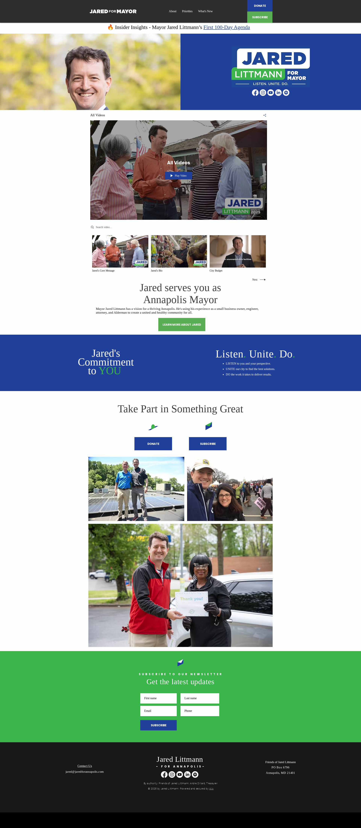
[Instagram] (263, 92)
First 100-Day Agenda (226, 27)
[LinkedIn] (278, 92)
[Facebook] (255, 92)
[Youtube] (270, 92)
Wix (211, 788)
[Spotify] (286, 92)
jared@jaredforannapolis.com (85, 771)
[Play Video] (120, 254)
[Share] (263, 115)
